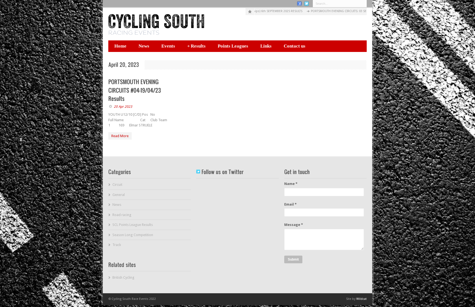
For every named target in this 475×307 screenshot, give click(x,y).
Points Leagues (233, 46)
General (118, 195)
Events (168, 46)
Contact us (294, 46)
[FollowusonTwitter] (220, 172)
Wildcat (361, 299)
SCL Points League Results (132, 225)
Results (196, 46)
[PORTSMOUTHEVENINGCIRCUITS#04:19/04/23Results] (135, 90)
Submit (293, 259)
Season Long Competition (132, 235)
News (144, 46)
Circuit (117, 184)
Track (116, 245)
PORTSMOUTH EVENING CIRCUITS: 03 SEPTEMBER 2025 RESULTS (341, 11)
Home (120, 46)
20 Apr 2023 (123, 107)
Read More (120, 136)
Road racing (121, 215)
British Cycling (123, 277)
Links (266, 46)
